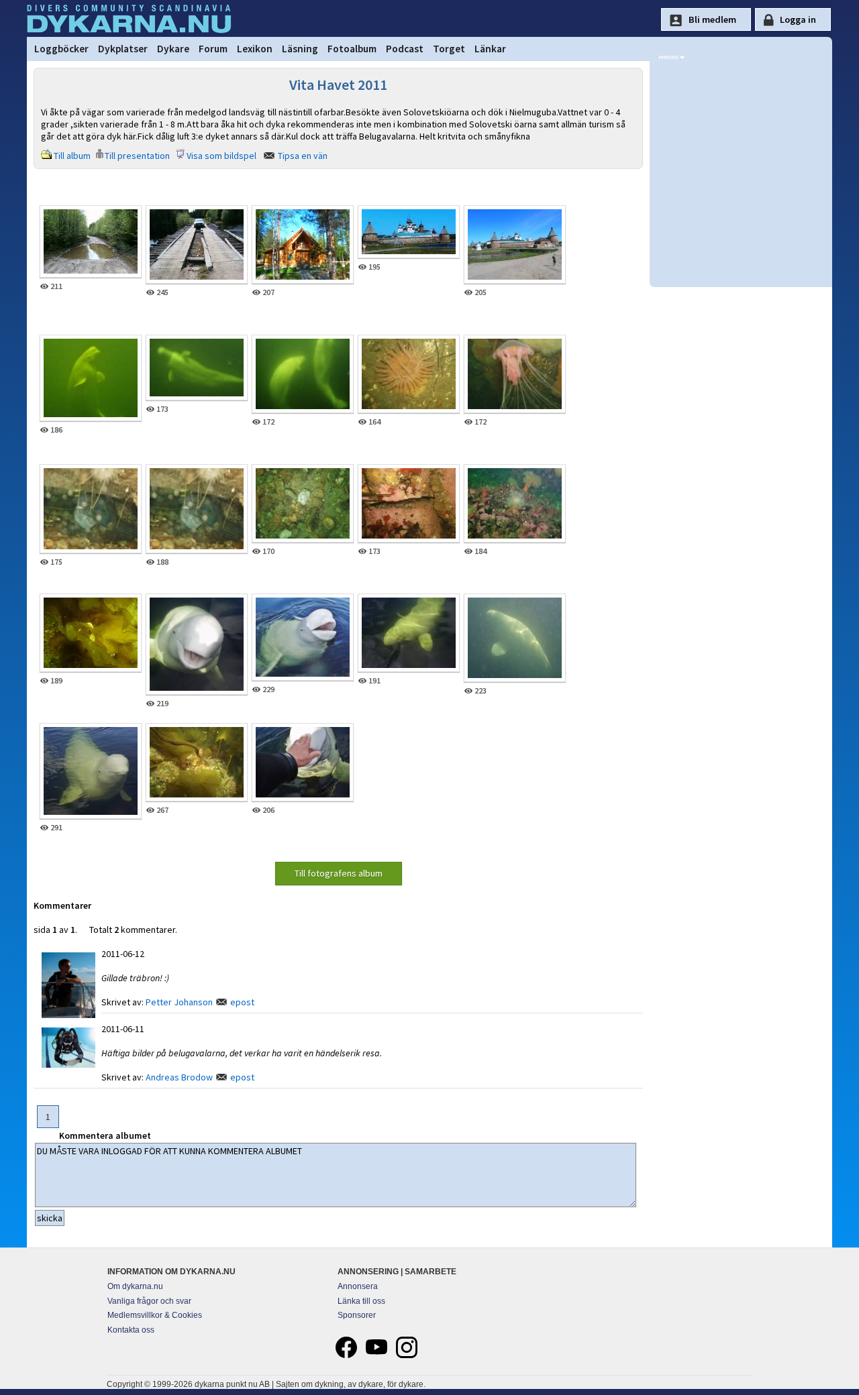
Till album (72, 156)
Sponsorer (357, 1315)
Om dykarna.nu (135, 1286)
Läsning (300, 48)
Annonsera (358, 1286)
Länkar (490, 48)
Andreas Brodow (179, 1077)
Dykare (173, 48)
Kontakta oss (130, 1330)
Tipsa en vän (302, 156)
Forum (213, 48)
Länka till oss (361, 1301)
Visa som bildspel (221, 156)
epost (242, 1002)
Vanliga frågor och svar (149, 1301)
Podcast (404, 48)
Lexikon (254, 48)
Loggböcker (61, 48)
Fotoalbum (351, 48)
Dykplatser (123, 48)
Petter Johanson (179, 1002)
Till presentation (137, 156)
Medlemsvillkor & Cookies (154, 1315)
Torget (449, 48)
